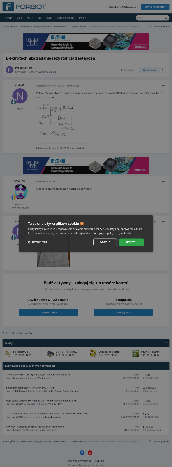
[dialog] (86, 233)
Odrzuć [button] (105, 242)
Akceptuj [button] (131, 242)
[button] (37, 242)
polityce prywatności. (119, 233)
